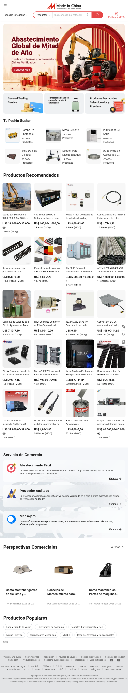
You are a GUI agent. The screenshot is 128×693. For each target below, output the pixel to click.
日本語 (59, 666)
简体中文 (35, 666)
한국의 (27, 669)
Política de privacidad (91, 656)
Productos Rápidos (31, 659)
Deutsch (94, 666)
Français (70, 666)
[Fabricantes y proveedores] (64, 5)
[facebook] (111, 659)
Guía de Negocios (98, 659)
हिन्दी (61, 669)
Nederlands (50, 669)
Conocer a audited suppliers (56, 659)
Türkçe (83, 669)
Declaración (49, 656)
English (23, 666)
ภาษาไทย (72, 669)
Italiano (119, 666)
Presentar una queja (12, 656)
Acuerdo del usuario (68, 656)
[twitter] (118, 659)
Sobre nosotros (32, 656)
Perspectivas (79, 659)
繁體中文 (47, 666)
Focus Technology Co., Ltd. (58, 675)
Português (107, 666)
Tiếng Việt (95, 669)
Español (82, 666)
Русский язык (13, 669)
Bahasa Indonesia (113, 669)
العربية (37, 669)
